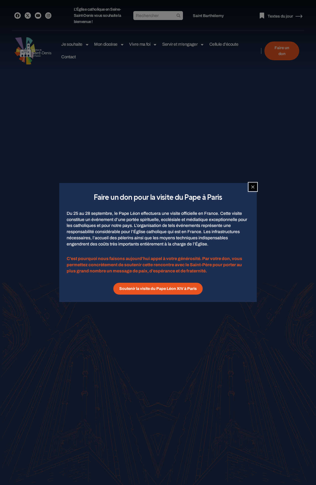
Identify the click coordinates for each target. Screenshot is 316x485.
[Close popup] (253, 187)
